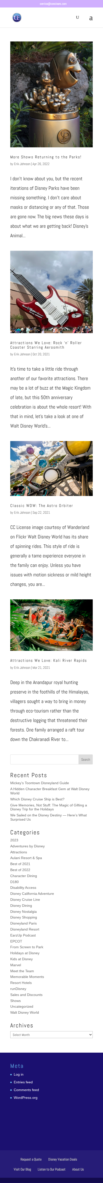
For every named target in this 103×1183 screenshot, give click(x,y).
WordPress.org (26, 1098)
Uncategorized (21, 1006)
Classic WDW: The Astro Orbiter (41, 505)
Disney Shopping (23, 917)
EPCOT (16, 941)
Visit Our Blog (22, 1169)
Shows (15, 1001)
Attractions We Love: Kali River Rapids (48, 660)
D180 (14, 882)
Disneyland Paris (23, 923)
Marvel (15, 965)
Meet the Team (22, 971)
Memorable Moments (27, 977)
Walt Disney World (24, 1012)
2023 (14, 840)
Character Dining (23, 876)
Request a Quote (31, 1159)
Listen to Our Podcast (52, 1169)
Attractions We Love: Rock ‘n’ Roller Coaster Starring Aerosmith (46, 345)
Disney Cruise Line (25, 900)
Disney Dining (21, 906)
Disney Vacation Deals (62, 1159)
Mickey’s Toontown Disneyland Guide (39, 783)
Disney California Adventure (32, 894)
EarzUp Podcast (23, 935)
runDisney (18, 989)
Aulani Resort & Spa (26, 858)
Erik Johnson (22, 164)
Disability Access (23, 888)
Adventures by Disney (27, 846)
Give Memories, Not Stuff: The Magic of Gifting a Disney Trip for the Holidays (48, 807)
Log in (19, 1074)
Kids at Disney (21, 959)
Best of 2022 (20, 870)
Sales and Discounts (26, 995)
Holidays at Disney (25, 953)
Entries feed (23, 1082)
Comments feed (26, 1090)
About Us (78, 1169)
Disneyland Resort (24, 929)
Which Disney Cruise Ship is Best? (37, 799)
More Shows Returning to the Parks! (46, 157)
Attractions (18, 852)
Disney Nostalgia (23, 912)
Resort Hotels (21, 983)
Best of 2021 (20, 864)
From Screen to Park (26, 947)
